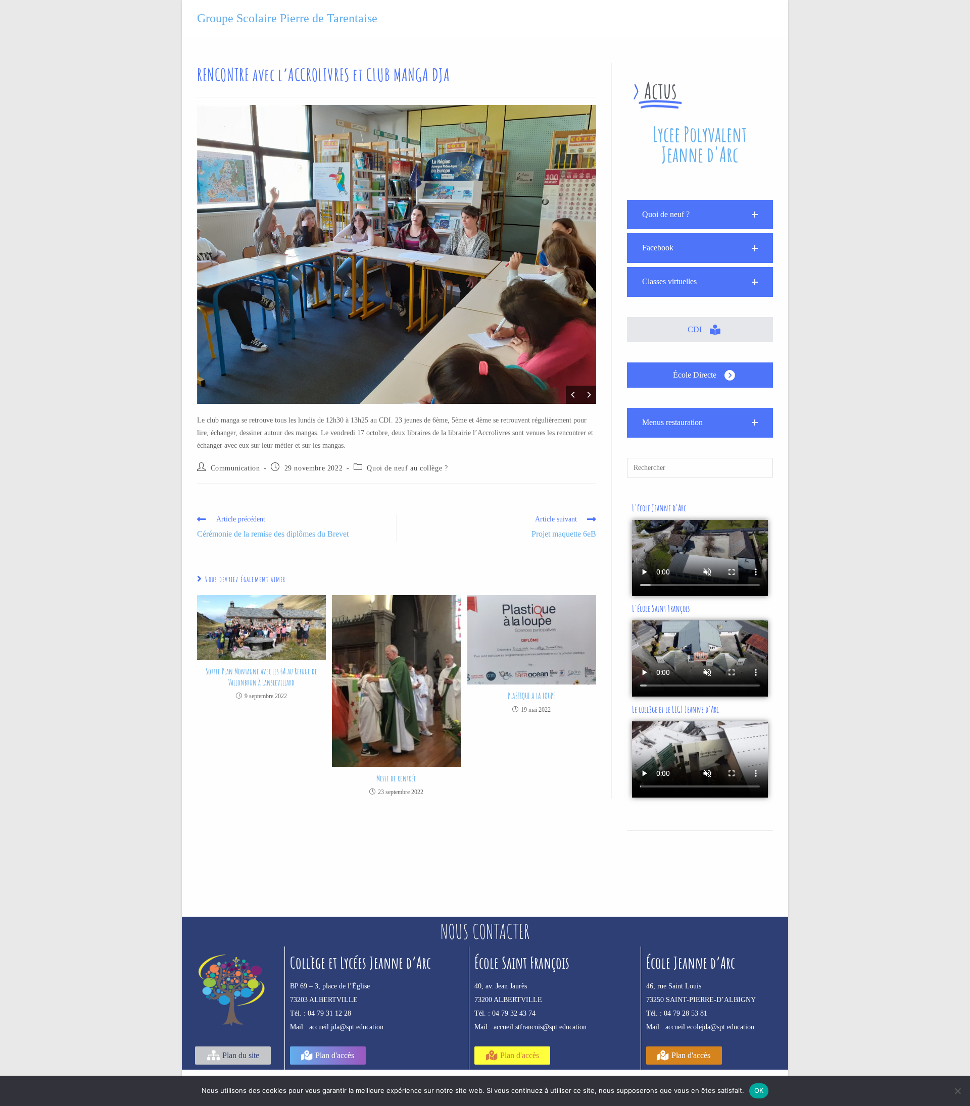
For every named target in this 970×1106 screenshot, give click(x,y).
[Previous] (573, 395)
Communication (235, 468)
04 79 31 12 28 (329, 1013)
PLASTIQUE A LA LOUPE (531, 696)
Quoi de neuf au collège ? (407, 468)
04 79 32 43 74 (514, 1013)
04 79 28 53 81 (685, 1013)
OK (759, 1090)
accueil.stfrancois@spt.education (540, 1027)
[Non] (957, 1091)
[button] (700, 215)
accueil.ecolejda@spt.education (709, 1027)
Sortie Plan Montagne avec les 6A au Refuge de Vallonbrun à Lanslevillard (261, 677)
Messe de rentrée (396, 778)
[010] (450, 254)
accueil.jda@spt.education (346, 1027)
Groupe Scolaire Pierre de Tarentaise (287, 18)
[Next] (588, 395)
